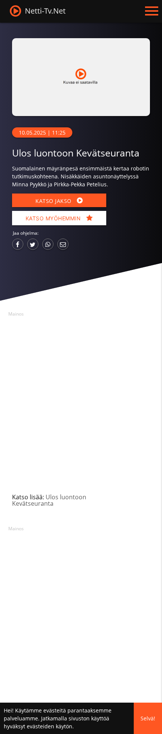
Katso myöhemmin (54, 218)
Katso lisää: (49, 500)
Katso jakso (54, 200)
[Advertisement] (81, 400)
